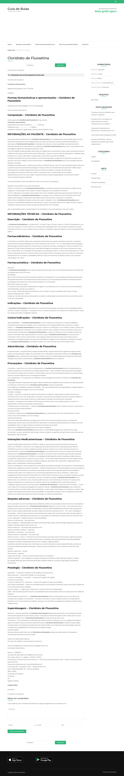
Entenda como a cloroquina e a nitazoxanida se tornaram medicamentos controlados (101, 121)
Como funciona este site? (45, 44)
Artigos (93, 157)
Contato (85, 44)
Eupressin (101, 70)
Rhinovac (106, 87)
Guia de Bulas (18, 9)
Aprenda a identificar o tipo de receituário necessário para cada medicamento (102, 141)
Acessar (94, 174)
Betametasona (108, 83)
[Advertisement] (62, 29)
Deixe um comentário (16, 694)
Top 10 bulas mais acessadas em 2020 (103, 135)
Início (10, 44)
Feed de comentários (98, 182)
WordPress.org (96, 187)
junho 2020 (94, 100)
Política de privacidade (68, 44)
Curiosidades (95, 161)
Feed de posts (95, 178)
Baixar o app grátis (23, 44)
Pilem (101, 74)
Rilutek (99, 78)
